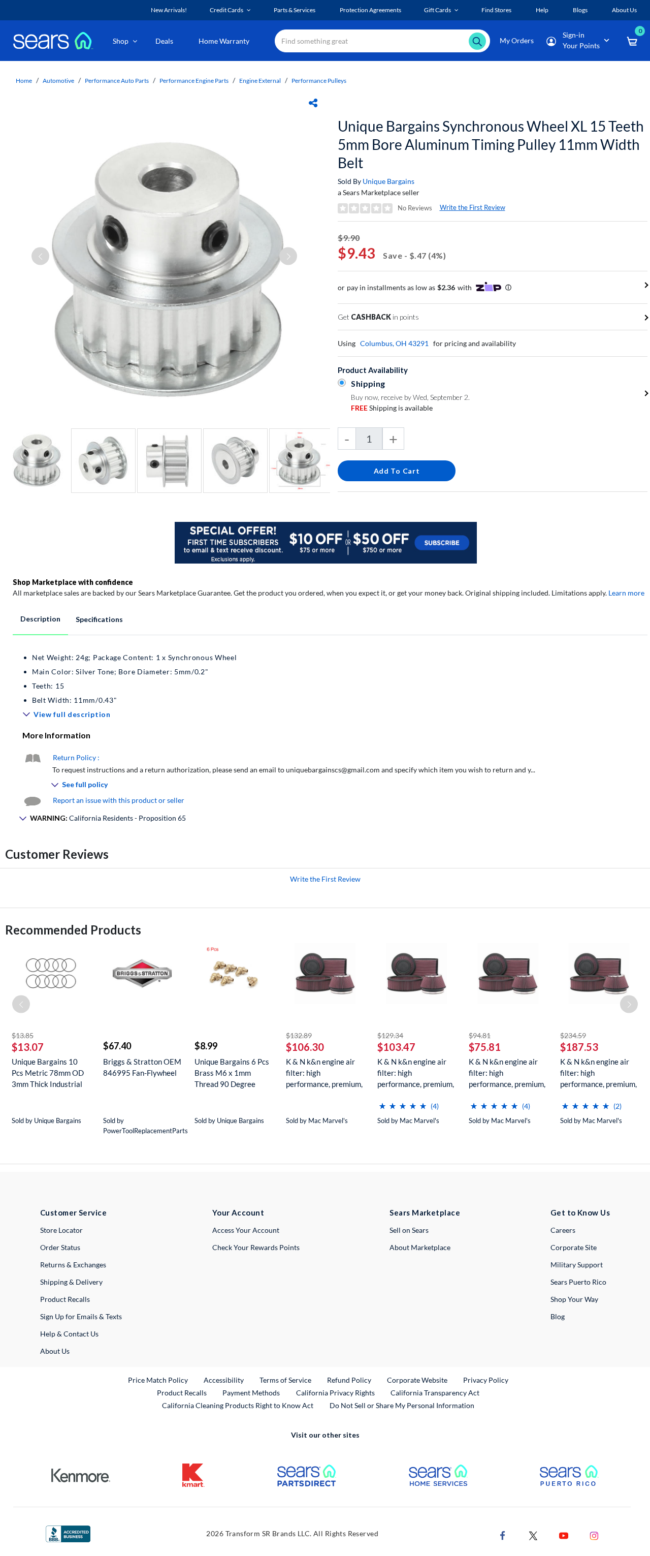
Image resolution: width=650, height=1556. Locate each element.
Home (24, 80)
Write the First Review (472, 207)
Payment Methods (251, 1392)
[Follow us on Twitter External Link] (533, 1535)
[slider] (402, 1102)
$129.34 (390, 1035)
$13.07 (28, 1047)
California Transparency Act (435, 1392)
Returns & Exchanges (73, 1264)
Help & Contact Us (69, 1333)
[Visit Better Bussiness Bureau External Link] (68, 1533)
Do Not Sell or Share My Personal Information (402, 1405)
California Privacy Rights (335, 1392)
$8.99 (205, 1045)
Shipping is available (392, 407)
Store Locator (61, 1230)
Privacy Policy (485, 1380)
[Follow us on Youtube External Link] (564, 1535)
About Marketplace (419, 1247)
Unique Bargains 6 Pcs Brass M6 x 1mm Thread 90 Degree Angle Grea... (231, 1073)
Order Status (60, 1247)
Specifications (99, 619)
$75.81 (485, 1047)
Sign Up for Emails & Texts (81, 1316)
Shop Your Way (574, 1299)
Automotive (58, 80)
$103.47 (396, 1047)
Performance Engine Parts (194, 80)
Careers (562, 1230)
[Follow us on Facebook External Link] (503, 1535)
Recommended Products (73, 929)
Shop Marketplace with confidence (73, 582)
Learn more (626, 592)
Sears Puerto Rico (578, 1282)
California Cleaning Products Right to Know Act (237, 1405)
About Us (55, 1351)
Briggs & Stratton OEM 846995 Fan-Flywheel (142, 1067)
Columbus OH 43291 (394, 343)
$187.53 (579, 1047)
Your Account (238, 1212)
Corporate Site (573, 1247)
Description (40, 618)
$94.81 (480, 1035)
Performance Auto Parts (117, 80)
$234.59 (573, 1035)
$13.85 (23, 1035)
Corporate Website (417, 1379)
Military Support (576, 1264)
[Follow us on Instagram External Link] (594, 1535)
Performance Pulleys (318, 80)
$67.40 (117, 1045)
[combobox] (382, 40)
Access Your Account (245, 1230)
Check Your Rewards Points (256, 1247)
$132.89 (299, 1035)
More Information (56, 735)
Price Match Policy (158, 1380)
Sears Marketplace (424, 1212)
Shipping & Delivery (71, 1282)
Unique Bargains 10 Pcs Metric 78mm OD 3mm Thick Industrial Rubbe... (48, 1073)
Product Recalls (65, 1299)
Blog (557, 1316)
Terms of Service (285, 1380)
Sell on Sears (409, 1230)
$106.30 (305, 1047)
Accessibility (224, 1380)
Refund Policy (349, 1380)
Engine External (260, 80)
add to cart (397, 470)
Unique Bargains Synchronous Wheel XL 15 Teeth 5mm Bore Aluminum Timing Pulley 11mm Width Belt (491, 144)
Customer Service (73, 1212)
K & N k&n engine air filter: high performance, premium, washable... (324, 1073)
